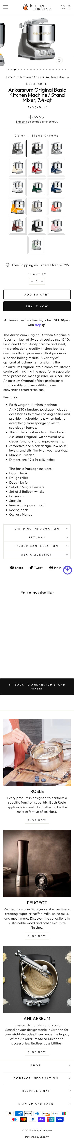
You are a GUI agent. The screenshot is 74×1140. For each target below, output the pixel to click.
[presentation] (26, 630)
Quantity (37, 274)
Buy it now (37, 306)
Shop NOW (37, 820)
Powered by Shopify (37, 1136)
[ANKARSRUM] (37, 979)
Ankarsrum (37, 83)
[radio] (18, 148)
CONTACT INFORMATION (36, 1078)
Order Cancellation (37, 545)
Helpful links (36, 1090)
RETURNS (37, 537)
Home (9, 77)
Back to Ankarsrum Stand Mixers (40, 686)
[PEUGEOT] (37, 863)
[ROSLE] (37, 752)
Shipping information (37, 528)
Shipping (21, 121)
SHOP (36, 1065)
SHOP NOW (37, 936)
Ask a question (37, 554)
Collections (23, 77)
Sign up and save (36, 1103)
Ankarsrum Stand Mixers (50, 77)
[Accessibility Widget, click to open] (67, 570)
